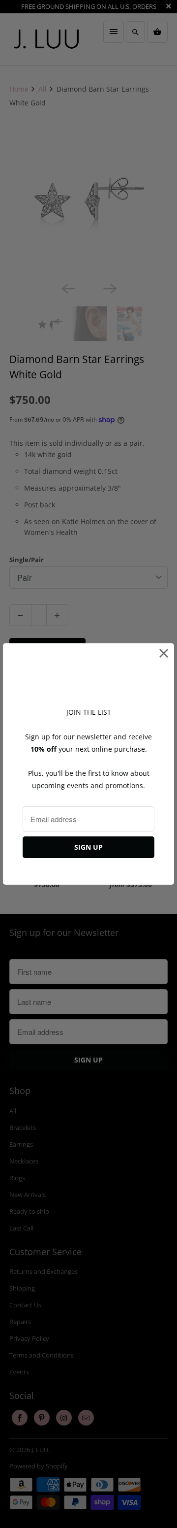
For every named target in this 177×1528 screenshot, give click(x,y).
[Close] (164, 653)
